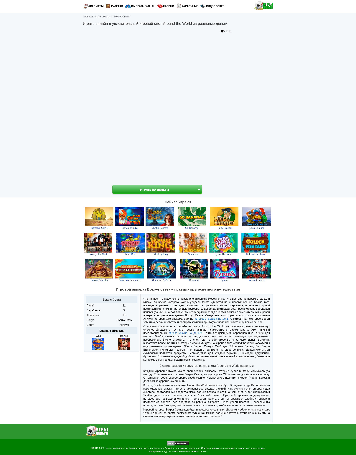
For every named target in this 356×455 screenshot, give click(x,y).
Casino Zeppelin (99, 280)
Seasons (193, 254)
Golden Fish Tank (255, 254)
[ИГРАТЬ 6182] (255, 242)
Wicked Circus (256, 280)
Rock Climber (256, 228)
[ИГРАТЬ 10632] (160, 216)
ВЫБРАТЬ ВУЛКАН (143, 6)
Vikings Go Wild (98, 254)
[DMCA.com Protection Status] (178, 445)
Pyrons (224, 280)
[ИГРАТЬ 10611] (192, 216)
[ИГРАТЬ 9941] (129, 216)
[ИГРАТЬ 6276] (161, 268)
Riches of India (129, 228)
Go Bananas (192, 228)
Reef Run (130, 254)
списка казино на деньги (185, 332)
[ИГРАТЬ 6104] (223, 242)
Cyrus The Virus (223, 254)
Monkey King (161, 254)
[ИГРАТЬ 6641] (194, 268)
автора (160, 448)
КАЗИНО (168, 6)
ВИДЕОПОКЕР (215, 6)
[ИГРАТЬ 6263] (193, 242)
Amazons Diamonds (129, 280)
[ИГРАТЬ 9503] (98, 242)
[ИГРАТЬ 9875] (256, 216)
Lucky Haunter (224, 228)
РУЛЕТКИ (117, 6)
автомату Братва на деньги (213, 318)
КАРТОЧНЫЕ (190, 6)
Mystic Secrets (160, 228)
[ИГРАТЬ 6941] (99, 268)
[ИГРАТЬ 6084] (256, 268)
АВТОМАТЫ (96, 6)
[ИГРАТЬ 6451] (160, 242)
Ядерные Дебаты (161, 280)
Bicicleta (194, 280)
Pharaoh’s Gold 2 (99, 228)
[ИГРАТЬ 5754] (130, 242)
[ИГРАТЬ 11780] (99, 216)
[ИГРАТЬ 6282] (129, 268)
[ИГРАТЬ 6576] (224, 268)
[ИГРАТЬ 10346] (224, 216)
